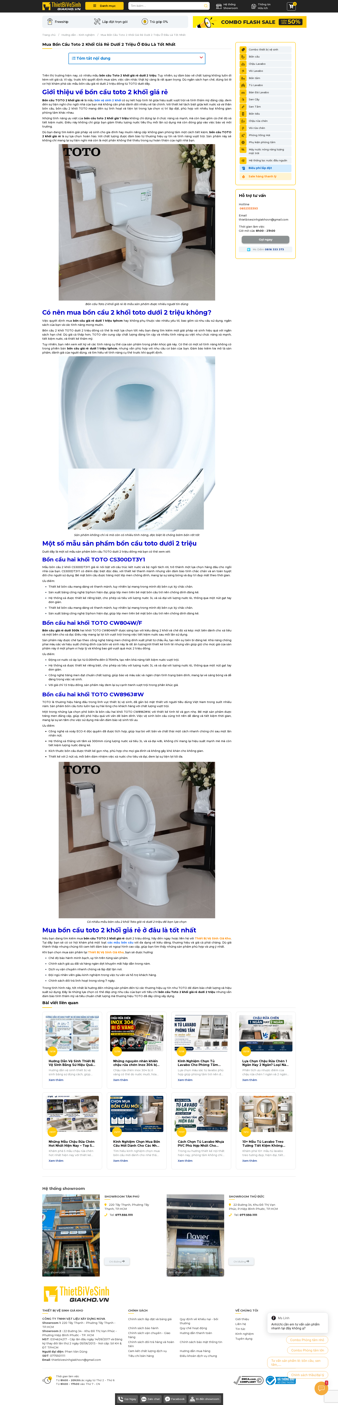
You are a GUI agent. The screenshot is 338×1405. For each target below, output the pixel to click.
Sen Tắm (255, 106)
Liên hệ (240, 1324)
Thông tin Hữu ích (264, 6)
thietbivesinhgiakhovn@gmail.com (263, 219)
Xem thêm (56, 1080)
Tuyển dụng (243, 1338)
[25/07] (136, 1113)
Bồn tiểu (254, 113)
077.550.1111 (124, 1215)
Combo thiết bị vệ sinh (263, 49)
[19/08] (72, 1033)
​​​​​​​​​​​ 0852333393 (248, 208)
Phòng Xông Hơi (259, 135)
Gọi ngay (265, 239)
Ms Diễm (268, 249)
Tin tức (240, 1329)
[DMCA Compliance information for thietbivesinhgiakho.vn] (248, 1380)
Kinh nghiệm (244, 1334)
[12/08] (136, 1033)
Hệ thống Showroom (230, 6)
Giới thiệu (242, 1319)
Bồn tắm (254, 78)
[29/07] (72, 1113)
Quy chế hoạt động (193, 1328)
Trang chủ (49, 34)
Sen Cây (254, 99)
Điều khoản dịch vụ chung (198, 1356)
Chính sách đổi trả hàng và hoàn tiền (151, 1344)
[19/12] (265, 1113)
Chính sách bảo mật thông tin (201, 1342)
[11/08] (201, 1033)
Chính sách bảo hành (143, 1328)
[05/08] (265, 1033)
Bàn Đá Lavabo (259, 92)
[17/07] (201, 1113)
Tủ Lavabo (256, 85)
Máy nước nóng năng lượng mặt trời (266, 151)
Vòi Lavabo (256, 70)
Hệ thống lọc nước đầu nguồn (268, 160)
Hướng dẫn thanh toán (196, 1333)
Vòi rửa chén (257, 127)
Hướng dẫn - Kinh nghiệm (78, 34)
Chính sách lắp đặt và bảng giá (150, 1319)
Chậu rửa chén (258, 120)
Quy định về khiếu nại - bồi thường (199, 1321)
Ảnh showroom (54, 1272)
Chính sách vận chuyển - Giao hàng (149, 1335)
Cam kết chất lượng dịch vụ (147, 1351)
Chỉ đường (115, 1261)
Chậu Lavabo (257, 63)
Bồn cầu (254, 56)
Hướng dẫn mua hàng (195, 1351)
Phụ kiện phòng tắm (262, 142)
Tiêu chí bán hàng (141, 1356)
